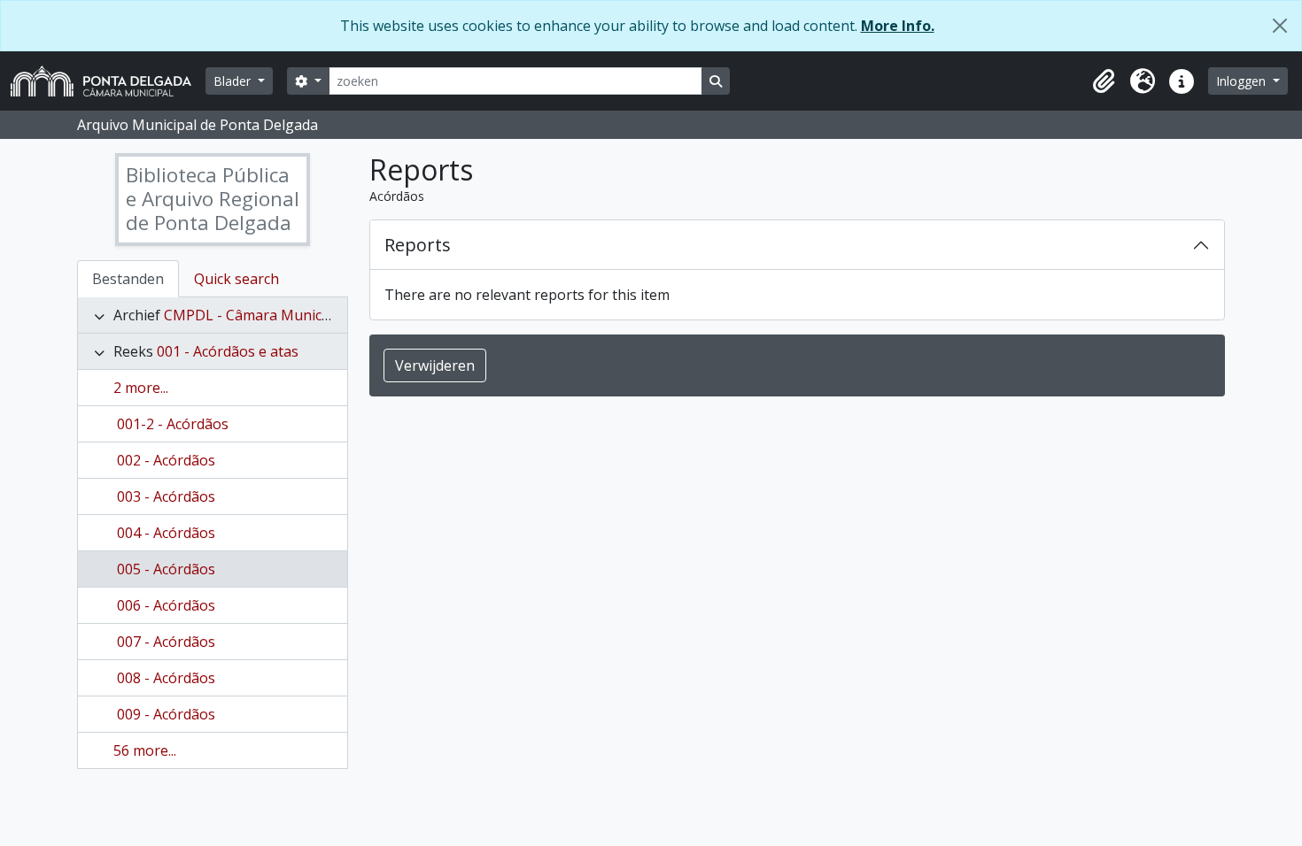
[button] (1103, 81)
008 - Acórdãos (166, 678)
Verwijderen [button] (435, 365)
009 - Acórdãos (166, 714)
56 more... (144, 750)
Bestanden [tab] (128, 278)
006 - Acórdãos (166, 605)
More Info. (897, 25)
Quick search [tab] (236, 278)
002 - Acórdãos (166, 460)
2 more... (140, 387)
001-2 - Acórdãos (173, 424)
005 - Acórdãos (166, 569)
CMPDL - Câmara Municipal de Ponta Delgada (315, 315)
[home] (108, 81)
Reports (417, 245)
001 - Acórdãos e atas (227, 351)
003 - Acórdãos (166, 496)
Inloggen (1242, 81)
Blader (233, 81)
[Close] (1280, 25)
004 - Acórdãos (166, 532)
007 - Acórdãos (166, 641)
